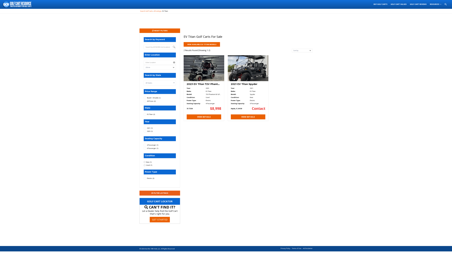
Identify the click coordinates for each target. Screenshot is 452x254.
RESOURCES (434, 4)
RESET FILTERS (161, 31)
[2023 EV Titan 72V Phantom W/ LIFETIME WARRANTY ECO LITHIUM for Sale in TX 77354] (204, 88)
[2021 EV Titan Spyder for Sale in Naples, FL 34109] (248, 88)
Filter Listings (160, 193)
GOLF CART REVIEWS (418, 4)
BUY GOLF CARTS (380, 4)
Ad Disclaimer (308, 248)
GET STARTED (159, 219)
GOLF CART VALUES (399, 4)
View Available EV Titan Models (201, 44)
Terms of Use (296, 248)
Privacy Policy (285, 248)
